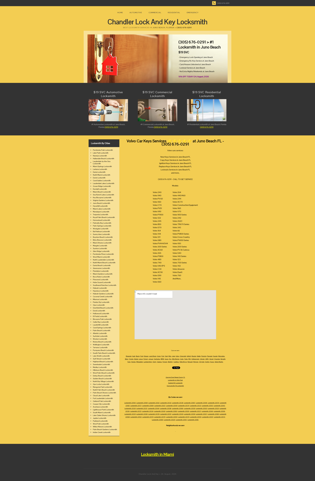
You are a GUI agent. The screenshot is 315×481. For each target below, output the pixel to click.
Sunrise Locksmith (100, 248)
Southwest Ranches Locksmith (104, 285)
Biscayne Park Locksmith (102, 319)
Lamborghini (148, 362)
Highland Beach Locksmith (103, 361)
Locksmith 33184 (148, 406)
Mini (169, 356)
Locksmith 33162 (136, 417)
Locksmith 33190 (171, 406)
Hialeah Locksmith (100, 288)
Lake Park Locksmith (100, 153)
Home (120, 12)
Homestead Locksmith (101, 220)
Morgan (195, 362)
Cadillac (176, 362)
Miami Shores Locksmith (102, 243)
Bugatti (223, 359)
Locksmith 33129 (169, 420)
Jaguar (151, 359)
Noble (199, 356)
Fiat (162, 356)
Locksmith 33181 (193, 420)
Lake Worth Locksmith (101, 356)
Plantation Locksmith (101, 271)
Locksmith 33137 (195, 411)
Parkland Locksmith (100, 421)
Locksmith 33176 (213, 403)
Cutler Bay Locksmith (101, 322)
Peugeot (209, 356)
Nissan (146, 356)
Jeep (173, 356)
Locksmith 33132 (165, 403)
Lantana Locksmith (100, 169)
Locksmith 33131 (141, 408)
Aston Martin (219, 362)
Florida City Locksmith (101, 302)
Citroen (202, 359)
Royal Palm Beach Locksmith (104, 217)
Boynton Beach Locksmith (103, 237)
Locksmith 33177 (136, 406)
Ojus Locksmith (99, 305)
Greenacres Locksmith (101, 268)
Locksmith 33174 (183, 406)
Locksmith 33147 (207, 417)
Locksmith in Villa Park (175, 380)
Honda (133, 362)
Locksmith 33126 (183, 411)
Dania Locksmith (99, 172)
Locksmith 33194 (195, 417)
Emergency (193, 12)
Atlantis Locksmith (100, 333)
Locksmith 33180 (213, 414)
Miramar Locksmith (100, 299)
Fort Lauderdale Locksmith (103, 398)
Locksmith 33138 (177, 403)
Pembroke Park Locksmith (103, 150)
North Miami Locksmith (101, 175)
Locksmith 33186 (177, 408)
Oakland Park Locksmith (102, 401)
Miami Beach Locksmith (102, 192)
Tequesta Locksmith (100, 214)
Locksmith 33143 (219, 406)
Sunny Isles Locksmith (101, 234)
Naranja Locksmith (100, 156)
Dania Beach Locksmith (102, 265)
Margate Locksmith (100, 245)
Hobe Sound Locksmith (102, 282)
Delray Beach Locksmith (102, 376)
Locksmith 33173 (219, 417)
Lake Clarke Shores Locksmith (104, 415)
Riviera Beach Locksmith (102, 342)
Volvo (177, 356)
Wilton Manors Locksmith (102, 427)
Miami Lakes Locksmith (101, 209)
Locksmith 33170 (147, 417)
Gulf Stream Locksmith (101, 359)
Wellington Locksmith (101, 345)
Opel (166, 356)
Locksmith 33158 (165, 408)
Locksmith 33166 (130, 403)
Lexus (141, 359)
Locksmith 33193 (207, 406)
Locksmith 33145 (177, 414)
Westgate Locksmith (100, 229)
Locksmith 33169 (171, 417)
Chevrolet (183, 356)
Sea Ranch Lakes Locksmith (103, 195)
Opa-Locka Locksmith (101, 384)
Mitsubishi (139, 362)
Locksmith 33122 (153, 403)
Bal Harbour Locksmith (101, 231)
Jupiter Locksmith (99, 418)
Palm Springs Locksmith (102, 226)
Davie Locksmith (99, 178)
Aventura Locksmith (100, 407)
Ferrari (145, 359)
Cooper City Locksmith (101, 404)
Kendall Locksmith (100, 189)
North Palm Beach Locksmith (104, 390)
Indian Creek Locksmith (101, 432)
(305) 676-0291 (223, 3)
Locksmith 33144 (153, 408)
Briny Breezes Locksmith (102, 240)
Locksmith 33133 (195, 406)
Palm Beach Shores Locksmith (104, 393)
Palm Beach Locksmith (101, 330)
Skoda (136, 359)
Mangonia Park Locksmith (102, 387)
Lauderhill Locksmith (100, 325)
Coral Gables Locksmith (102, 180)
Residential (174, 12)
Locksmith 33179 (159, 417)
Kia (170, 359)
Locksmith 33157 (165, 414)
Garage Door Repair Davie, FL (175, 377)
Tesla (186, 359)
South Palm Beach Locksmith (104, 353)
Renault (190, 362)
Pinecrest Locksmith (100, 279)
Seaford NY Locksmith (175, 383)
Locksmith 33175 (183, 417)
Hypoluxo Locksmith (101, 291)
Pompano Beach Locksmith (103, 350)
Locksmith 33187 (189, 403)
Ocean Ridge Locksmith (102, 186)
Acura (212, 362)
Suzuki (215, 356)
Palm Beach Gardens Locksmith (105, 429)
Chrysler (201, 362)
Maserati (129, 356)
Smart (211, 359)
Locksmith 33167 (201, 414)
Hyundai (217, 359)
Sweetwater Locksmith (101, 364)
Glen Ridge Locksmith (101, 251)
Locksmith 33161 (181, 420)
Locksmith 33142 (159, 411)
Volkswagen (195, 359)
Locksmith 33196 (219, 411)
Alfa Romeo (175, 359)
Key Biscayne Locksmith (102, 197)
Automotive (136, 12)
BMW (162, 359)
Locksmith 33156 (201, 403)
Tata (128, 362)
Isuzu (166, 359)
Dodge (207, 362)
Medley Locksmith (100, 367)
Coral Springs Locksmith (102, 328)
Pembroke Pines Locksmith (103, 254)
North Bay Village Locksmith (103, 381)
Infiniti (189, 356)
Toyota (131, 359)
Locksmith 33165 (201, 408)
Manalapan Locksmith (101, 212)
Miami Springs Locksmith (102, 166)
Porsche (203, 356)
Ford (141, 356)
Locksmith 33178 (153, 414)
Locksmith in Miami (157, 454)
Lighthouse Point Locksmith (103, 410)
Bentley (170, 362)
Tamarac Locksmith (100, 347)
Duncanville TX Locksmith (175, 386)
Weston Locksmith (100, 339)
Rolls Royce (183, 362)
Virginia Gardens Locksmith (103, 200)
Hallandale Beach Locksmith (103, 158)
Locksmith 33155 (189, 408)
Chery (154, 362)
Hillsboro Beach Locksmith (103, 370)
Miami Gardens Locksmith (102, 274)
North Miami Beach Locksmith (104, 262)
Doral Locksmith (99, 311)
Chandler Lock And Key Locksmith (157, 21)
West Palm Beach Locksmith (104, 373)
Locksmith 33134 (147, 411)
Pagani (165, 362)
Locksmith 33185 (142, 403)
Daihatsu (157, 359)
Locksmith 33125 (213, 408)
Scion (159, 356)
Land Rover (152, 356)
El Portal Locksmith (100, 316)
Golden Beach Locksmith (102, 378)
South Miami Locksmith (102, 412)
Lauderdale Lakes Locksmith (103, 183)
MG (189, 359)
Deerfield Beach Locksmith (103, 308)
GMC (207, 359)
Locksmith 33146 (207, 411)
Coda (181, 359)
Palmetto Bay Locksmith (102, 223)
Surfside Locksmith (100, 336)
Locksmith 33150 (189, 414)
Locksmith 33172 (135, 411)
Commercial (155, 12)
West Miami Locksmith (101, 257)
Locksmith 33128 (142, 414)
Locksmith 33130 (130, 408)
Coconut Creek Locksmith (102, 296)
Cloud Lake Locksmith (101, 395)
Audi (133, 356)
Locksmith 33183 (171, 411)
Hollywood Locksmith (101, 313)
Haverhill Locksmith (100, 206)
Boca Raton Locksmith (101, 277)
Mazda (194, 356)
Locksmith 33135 (130, 414)
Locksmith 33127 (159, 406)
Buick (138, 356)
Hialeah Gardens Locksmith (103, 294)
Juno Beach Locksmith (101, 203)
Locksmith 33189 (157, 420)
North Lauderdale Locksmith (103, 260)
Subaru (159, 362)
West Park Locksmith (101, 424)
